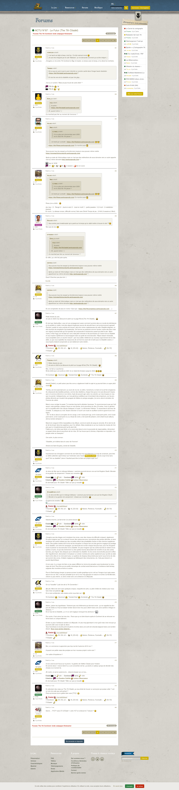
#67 (116, 313)
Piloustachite (38, 386)
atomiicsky (50, 52)
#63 (116, 119)
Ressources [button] (70, 8)
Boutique (98, 8)
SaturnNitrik (51, 492)
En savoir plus (118, 786)
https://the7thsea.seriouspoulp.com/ (61, 145)
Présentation (35, 758)
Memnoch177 (38, 649)
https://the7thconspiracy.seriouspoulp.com (94, 309)
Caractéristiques (36, 763)
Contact (74, 770)
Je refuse (140, 786)
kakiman (38, 125)
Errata (53, 769)
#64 (116, 171)
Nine (51, 127)
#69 (116, 380)
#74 (116, 534)
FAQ (52, 758)
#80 (116, 707)
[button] (113, 4)
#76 (116, 602)
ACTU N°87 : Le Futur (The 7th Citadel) (56, 30)
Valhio (49, 123)
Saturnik (38, 474)
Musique (54, 763)
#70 (116, 450)
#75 (116, 581)
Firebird (38, 320)
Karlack (38, 54)
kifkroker (38, 101)
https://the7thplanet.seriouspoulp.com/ (80, 142)
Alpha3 (38, 361)
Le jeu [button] (54, 8)
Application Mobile (57, 771)
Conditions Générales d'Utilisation (78, 762)
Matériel (33, 766)
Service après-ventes (78, 773)
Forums (85, 8)
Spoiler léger (90, 456)
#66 (116, 285)
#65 (116, 216)
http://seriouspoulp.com (70, 159)
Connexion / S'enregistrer (140, 8)
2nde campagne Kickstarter (62, 34)
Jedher (38, 292)
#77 (116, 642)
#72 (116, 487)
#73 (116, 516)
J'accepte (129, 786)
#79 (116, 685)
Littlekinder (38, 457)
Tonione (49, 68)
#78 (116, 660)
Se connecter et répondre (74, 741)
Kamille (49, 99)
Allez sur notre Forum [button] (135, 94)
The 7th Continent (45, 34)
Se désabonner (126, 761)
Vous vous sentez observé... (61, 629)
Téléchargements (57, 766)
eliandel (55, 131)
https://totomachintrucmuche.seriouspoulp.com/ (63, 153)
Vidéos (53, 761)
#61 (116, 48)
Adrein (38, 540)
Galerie (33, 769)
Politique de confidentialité (76, 766)
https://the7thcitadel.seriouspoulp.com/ (63, 73)
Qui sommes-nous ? (78, 758)
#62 (116, 94)
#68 (116, 355)
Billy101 (38, 177)
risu (51, 103)
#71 (116, 468)
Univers (33, 761)
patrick (38, 714)
